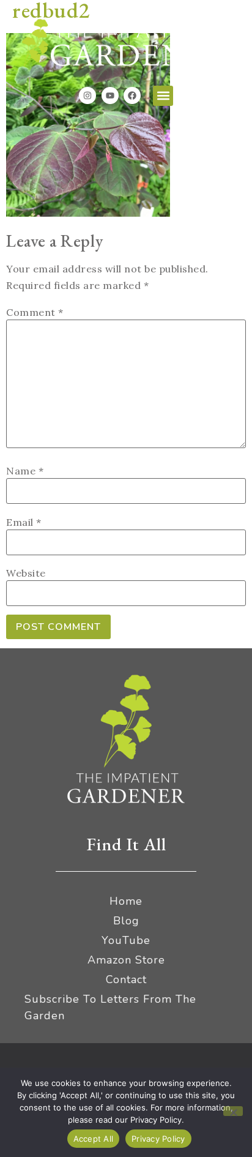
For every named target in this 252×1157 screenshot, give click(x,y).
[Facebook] (132, 95)
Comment (35, 312)
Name (24, 471)
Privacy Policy (158, 1139)
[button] (163, 96)
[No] (233, 1111)
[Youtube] (110, 95)
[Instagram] (87, 95)
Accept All (93, 1139)
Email (24, 522)
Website (26, 573)
